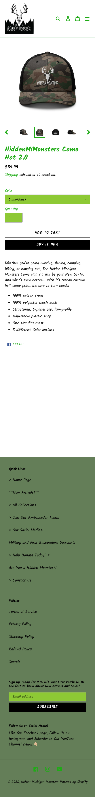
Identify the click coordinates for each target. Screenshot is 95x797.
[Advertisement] (47, 397)
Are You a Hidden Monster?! (33, 568)
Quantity (11, 209)
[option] (24, 132)
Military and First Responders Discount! (42, 543)
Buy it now (47, 244)
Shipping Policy (21, 637)
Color (8, 190)
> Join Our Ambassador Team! (34, 518)
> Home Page (20, 480)
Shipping (11, 175)
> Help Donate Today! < (29, 555)
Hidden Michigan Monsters (39, 782)
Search (14, 662)
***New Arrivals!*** (24, 493)
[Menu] (87, 18)
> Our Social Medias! (26, 530)
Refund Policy (20, 649)
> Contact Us (20, 580)
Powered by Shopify (73, 782)
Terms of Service (23, 612)
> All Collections (22, 505)
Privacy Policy (20, 624)
